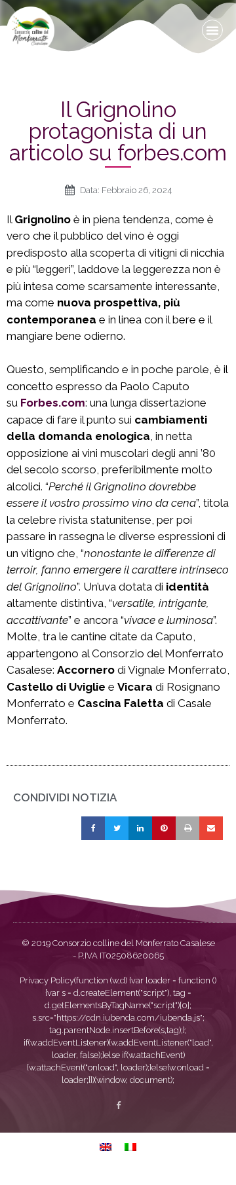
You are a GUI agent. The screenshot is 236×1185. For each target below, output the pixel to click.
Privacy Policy (47, 980)
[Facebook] (118, 1105)
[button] (212, 30)
